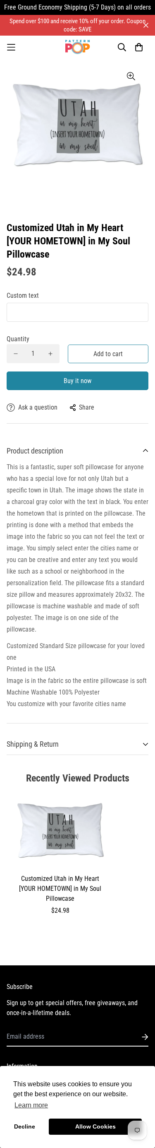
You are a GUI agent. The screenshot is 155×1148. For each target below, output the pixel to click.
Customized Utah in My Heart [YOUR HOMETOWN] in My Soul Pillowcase (60, 888)
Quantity (18, 339)
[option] (77, 129)
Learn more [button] (31, 1105)
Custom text (23, 295)
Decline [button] (24, 1126)
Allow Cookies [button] (95, 1126)
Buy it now (77, 381)
